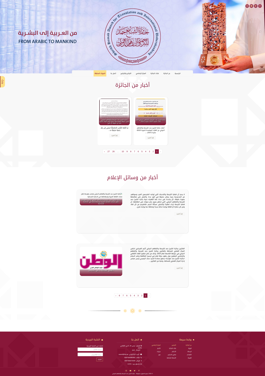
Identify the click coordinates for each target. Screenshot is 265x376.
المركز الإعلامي (141, 73)
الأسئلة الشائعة (171, 358)
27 (108, 151)
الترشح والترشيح (126, 73)
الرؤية (190, 348)
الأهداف (189, 354)
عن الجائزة (166, 73)
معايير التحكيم (172, 354)
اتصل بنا (113, 73)
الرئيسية (177, 73)
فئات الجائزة (155, 73)
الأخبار (159, 348)
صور (159, 354)
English (75, 73)
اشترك (100, 359)
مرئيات (159, 351)
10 (123, 151)
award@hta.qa (123, 354)
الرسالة (189, 351)
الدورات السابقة (100, 73)
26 (113, 151)
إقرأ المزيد (151, 137)
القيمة (190, 358)
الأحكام (174, 351)
